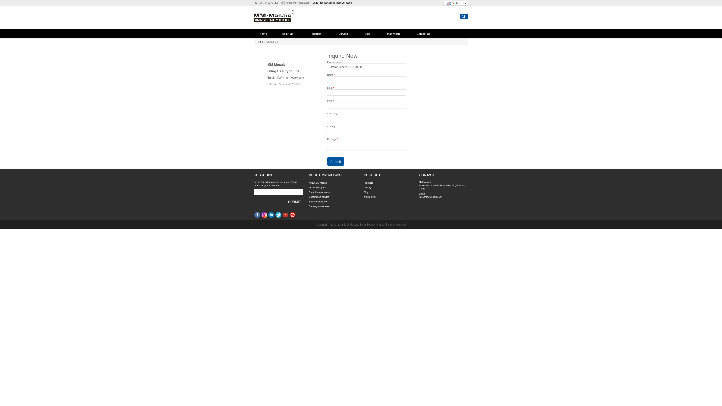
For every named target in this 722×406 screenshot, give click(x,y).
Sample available (318, 201)
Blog (367, 34)
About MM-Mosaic (318, 182)
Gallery (367, 187)
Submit (335, 161)
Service (343, 34)
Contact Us (424, 34)
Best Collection (344, 2)
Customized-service (319, 196)
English (455, 3)
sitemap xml (370, 196)
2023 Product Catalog (324, 2)
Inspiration (393, 34)
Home (263, 34)
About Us (288, 34)
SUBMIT (294, 201)
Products (316, 34)
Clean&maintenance (319, 192)
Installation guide (317, 187)
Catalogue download (319, 206)
